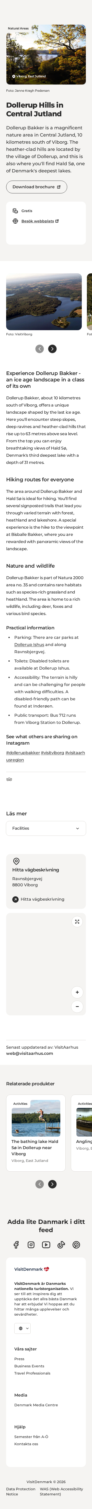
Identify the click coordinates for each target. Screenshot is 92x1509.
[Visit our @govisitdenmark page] (61, 1244)
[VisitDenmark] (31, 1269)
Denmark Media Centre (36, 1405)
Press (19, 1359)
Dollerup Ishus (29, 644)
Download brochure (34, 186)
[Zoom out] (77, 1007)
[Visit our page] (31, 1244)
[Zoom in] (77, 992)
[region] (46, 964)
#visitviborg (52, 752)
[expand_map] (77, 921)
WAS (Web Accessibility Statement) (61, 1491)
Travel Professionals (32, 1373)
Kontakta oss (26, 1444)
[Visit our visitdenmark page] (46, 1244)
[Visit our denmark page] (16, 1244)
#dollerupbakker (23, 752)
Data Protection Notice (21, 1491)
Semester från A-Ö (31, 1436)
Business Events (29, 1366)
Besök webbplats (37, 221)
